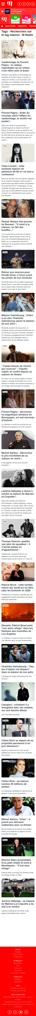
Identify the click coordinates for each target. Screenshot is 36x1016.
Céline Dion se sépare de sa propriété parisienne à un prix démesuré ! (17, 743)
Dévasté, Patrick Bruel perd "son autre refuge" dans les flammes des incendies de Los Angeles (17, 629)
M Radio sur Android (18, 991)
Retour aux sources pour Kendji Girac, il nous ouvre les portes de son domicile (17, 275)
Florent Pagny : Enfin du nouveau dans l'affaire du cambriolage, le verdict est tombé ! (17, 117)
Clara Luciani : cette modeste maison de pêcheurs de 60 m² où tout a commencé (18, 170)
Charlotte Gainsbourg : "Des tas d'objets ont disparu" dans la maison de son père (18, 669)
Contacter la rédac (18, 973)
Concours (18, 970)
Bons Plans (18, 963)
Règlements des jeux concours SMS (18, 1002)
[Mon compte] (33, 4)
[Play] (3, 11)
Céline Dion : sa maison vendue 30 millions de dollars (15, 784)
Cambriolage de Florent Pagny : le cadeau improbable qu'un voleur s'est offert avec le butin (16, 66)
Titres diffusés (18, 954)
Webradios (10, 26)
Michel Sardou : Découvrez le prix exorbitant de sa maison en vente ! (17, 455)
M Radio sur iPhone (18, 988)
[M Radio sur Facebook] (10, 1012)
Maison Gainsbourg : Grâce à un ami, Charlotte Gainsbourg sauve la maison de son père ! (18, 319)
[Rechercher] (28, 4)
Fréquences (18, 957)
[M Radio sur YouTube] (21, 1012)
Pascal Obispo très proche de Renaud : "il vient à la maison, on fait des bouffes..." (17, 225)
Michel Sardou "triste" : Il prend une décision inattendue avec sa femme (16, 822)
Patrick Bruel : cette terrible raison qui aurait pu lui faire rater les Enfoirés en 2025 (17, 587)
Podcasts (18, 979)
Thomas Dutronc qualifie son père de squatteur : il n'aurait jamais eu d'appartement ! (16, 545)
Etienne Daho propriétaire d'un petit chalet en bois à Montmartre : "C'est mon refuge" (16, 864)
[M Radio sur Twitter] (15, 1012)
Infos (18, 966)
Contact (18, 952)
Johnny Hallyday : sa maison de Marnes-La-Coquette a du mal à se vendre (18, 904)
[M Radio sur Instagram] (26, 1012)
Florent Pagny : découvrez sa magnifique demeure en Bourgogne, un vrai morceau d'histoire (18, 416)
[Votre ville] (19, 4)
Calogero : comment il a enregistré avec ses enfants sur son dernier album (17, 707)
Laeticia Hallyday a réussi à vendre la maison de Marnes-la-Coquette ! (18, 494)
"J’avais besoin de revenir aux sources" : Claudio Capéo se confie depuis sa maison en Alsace (17, 370)
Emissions (22, 26)
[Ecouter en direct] (24, 4)
